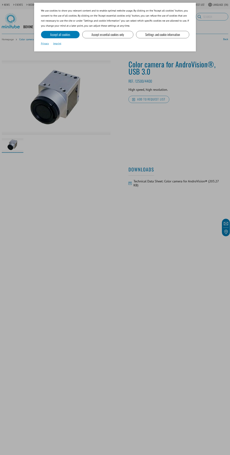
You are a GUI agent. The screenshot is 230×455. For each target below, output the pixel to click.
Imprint (57, 43)
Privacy (45, 43)
